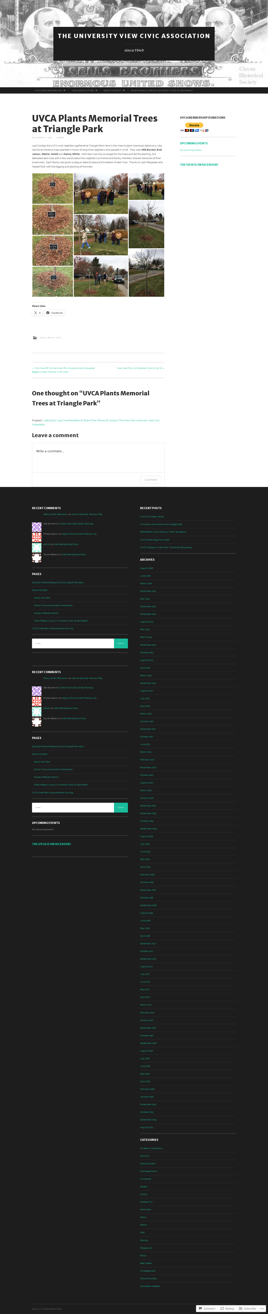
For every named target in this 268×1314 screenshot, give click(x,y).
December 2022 (148, 683)
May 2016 (144, 1073)
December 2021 (148, 729)
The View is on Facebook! (199, 165)
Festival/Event (147, 1163)
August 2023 (146, 660)
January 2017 (146, 1020)
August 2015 (146, 1127)
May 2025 (145, 598)
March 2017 (146, 1004)
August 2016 (146, 1050)
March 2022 (146, 713)
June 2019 (145, 851)
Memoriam (145, 1209)
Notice (51, 338)
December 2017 (148, 943)
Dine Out (144, 1156)
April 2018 (145, 936)
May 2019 (144, 859)
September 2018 (148, 905)
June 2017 (145, 981)
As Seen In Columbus (151, 1148)
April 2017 (145, 997)
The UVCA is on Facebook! (51, 844)
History (144, 1194)
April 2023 (145, 667)
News (43, 338)
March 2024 (146, 637)
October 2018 (146, 897)
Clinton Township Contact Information (53, 605)
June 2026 (145, 575)
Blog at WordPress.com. (47, 1309)
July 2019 (144, 844)
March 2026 (146, 583)
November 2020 (148, 767)
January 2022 (147, 721)
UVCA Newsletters (83, 90)
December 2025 (148, 591)
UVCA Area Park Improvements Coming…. (53, 628)
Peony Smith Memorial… (55, 514)
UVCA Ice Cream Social (152, 516)
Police (143, 1255)
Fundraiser (145, 1179)
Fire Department (148, 1171)
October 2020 (146, 775)
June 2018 (145, 920)
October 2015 (146, 1112)
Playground (146, 1248)
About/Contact (112, 90)
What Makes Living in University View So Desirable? (162, 90)
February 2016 (147, 1089)
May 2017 (144, 989)
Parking (144, 1240)
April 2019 (145, 866)
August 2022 (146, 690)
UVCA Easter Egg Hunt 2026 (154, 539)
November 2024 (148, 614)
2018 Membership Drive (66, 544)
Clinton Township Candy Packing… (76, 523)
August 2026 (146, 568)
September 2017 (148, 958)
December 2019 (148, 805)
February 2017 (147, 1012)
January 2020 (147, 798)
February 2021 (147, 759)
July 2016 (144, 1058)
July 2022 (145, 698)
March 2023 (146, 675)
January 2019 (146, 882)
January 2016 (146, 1096)
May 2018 (144, 928)
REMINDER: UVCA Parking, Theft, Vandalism (163, 532)
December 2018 (148, 890)
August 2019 (146, 836)
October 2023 (146, 652)
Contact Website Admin (46, 613)
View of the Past (148, 1278)
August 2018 (146, 913)
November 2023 (148, 644)
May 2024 (145, 629)
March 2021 (146, 752)
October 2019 (146, 821)
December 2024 (148, 606)
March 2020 (146, 790)
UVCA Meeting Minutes (48, 90)
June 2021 (145, 744)
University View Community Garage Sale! (161, 524)
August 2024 (146, 621)
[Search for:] (80, 643)
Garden (144, 1186)
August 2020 (146, 782)
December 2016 (148, 1027)
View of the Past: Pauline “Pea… (87, 514)
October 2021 (146, 736)
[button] (52, 188)
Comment (151, 479)
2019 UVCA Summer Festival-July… (79, 533)
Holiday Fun (146, 1201)
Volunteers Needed (150, 1286)
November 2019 (148, 813)
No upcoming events (190, 150)
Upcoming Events (194, 143)
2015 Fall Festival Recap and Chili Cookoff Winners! (58, 582)
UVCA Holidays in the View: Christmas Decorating (166, 547)
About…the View (42, 597)
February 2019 (147, 874)
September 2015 (148, 1119)
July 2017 (144, 974)
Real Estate (145, 1263)
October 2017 (146, 951)
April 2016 (145, 1081)
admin (60, 137)
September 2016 (148, 1043)
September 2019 (148, 828)
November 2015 (148, 1104)
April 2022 (145, 706)
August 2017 (146, 966)
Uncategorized (147, 1270)
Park (59, 338)
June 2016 (145, 1066)
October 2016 (146, 1035)
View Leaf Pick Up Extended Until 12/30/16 (141, 368)
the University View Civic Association (134, 36)
